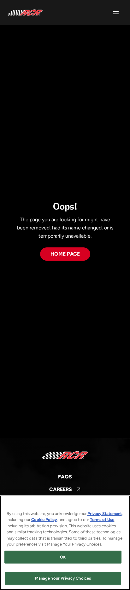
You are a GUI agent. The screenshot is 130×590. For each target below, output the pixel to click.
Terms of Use (102, 519)
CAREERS (65, 489)
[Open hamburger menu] (115, 12)
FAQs (65, 477)
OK (63, 557)
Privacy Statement (104, 513)
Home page (65, 254)
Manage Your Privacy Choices (63, 578)
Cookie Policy (44, 519)
